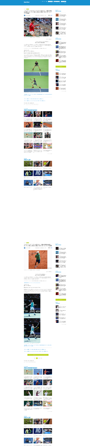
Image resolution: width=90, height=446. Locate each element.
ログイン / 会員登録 (63, 1)
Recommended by (49, 411)
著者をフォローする (37, 15)
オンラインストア (50, 1)
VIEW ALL (60, 66)
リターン (30, 104)
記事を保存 (42, 15)
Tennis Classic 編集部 (28, 15)
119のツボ (37, 104)
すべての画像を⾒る (49, 271)
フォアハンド (27, 104)
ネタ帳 (34, 104)
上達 (32, 104)
